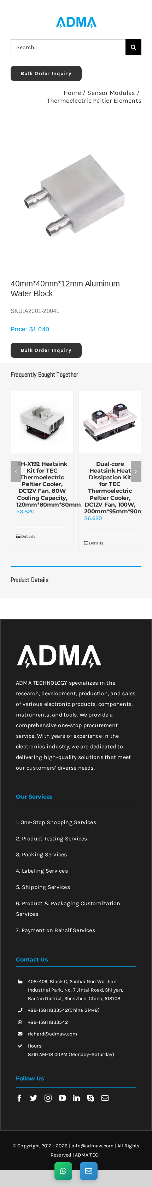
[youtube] (62, 1086)
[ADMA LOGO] (76, 19)
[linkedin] (76, 1086)
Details (55, 529)
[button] (16, 465)
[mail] (105, 1086)
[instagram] (48, 1086)
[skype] (90, 1086)
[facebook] (19, 1086)
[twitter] (33, 1086)
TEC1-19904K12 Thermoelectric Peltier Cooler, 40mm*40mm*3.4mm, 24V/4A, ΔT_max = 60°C (75, 481)
